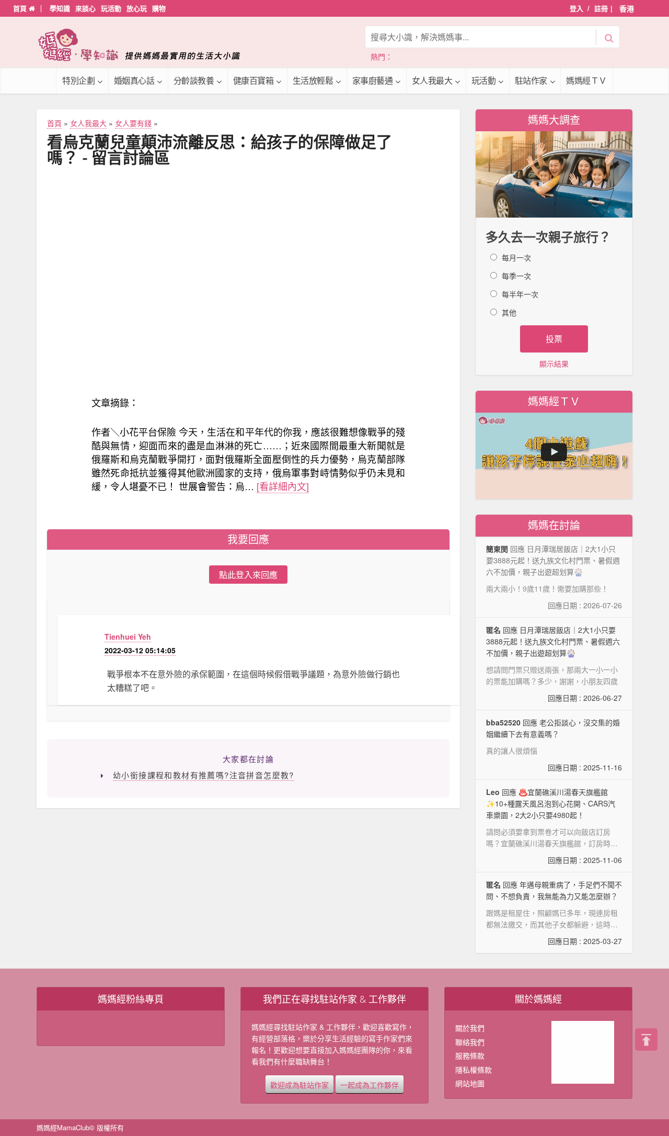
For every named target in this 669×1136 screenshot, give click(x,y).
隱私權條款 (473, 1069)
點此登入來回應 (248, 575)
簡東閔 (497, 548)
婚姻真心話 (134, 80)
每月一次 (516, 257)
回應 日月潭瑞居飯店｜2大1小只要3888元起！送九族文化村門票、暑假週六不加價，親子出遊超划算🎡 (554, 663)
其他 (509, 312)
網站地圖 (470, 1083)
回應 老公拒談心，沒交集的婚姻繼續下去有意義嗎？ (554, 745)
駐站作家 (531, 80)
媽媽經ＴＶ (586, 80)
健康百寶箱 (253, 80)
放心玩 (136, 8)
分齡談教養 (194, 80)
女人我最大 (432, 80)
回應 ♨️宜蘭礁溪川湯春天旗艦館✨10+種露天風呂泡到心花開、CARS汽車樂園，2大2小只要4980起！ (554, 826)
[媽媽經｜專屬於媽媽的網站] (146, 44)
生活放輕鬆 (313, 80)
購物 (159, 8)
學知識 (60, 8)
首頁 (21, 8)
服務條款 (470, 1055)
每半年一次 (520, 294)
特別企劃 (78, 80)
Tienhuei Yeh (128, 636)
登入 (576, 8)
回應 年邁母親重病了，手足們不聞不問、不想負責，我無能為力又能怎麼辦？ (554, 912)
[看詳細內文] (283, 486)
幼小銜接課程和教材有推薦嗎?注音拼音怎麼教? (203, 774)
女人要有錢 (133, 123)
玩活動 (111, 8)
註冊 (601, 8)
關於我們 (470, 1028)
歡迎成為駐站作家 (299, 1084)
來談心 (85, 8)
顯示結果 (554, 363)
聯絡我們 (470, 1042)
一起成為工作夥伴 (369, 1084)
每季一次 (516, 275)
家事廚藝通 (372, 80)
